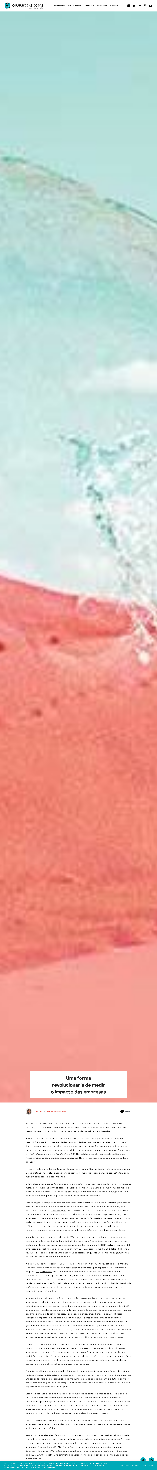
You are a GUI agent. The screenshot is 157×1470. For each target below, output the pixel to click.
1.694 (62, 1249)
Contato (114, 6)
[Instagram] (145, 5)
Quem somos (59, 6)
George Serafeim (98, 1169)
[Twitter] (134, 5)
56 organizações (72, 1435)
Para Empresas (74, 6)
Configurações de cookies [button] (130, 1465)
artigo (109, 1264)
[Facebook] (128, 5)
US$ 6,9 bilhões (44, 1271)
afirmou (39, 1127)
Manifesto (89, 6)
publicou (46, 1443)
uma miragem (58, 1210)
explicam (53, 1291)
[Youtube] (151, 5)
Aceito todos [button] (148, 1465)
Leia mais (51, 1467)
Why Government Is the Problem (48, 1154)
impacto (115, 1420)
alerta (42, 1428)
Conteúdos (102, 6)
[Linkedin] (139, 5)
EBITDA (102, 1245)
